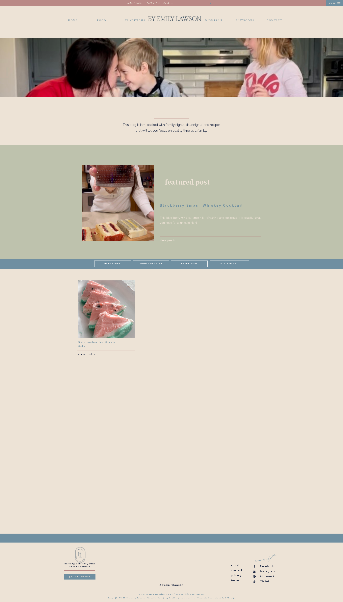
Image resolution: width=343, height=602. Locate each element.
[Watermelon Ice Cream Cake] (106, 309)
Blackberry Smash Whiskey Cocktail (201, 205)
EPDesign (230, 598)
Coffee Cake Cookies (160, 3)
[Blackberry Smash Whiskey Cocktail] (118, 203)
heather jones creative (182, 598)
